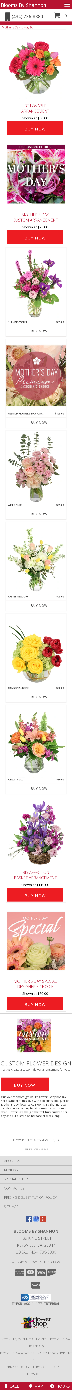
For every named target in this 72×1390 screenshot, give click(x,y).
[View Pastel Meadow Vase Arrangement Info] (36, 558)
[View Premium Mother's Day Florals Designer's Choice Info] (36, 375)
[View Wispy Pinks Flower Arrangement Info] (36, 467)
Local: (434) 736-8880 (36, 1252)
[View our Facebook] (29, 1221)
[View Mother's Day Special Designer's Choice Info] (36, 941)
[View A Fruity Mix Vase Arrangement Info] (36, 741)
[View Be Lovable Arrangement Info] (36, 65)
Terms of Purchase (48, 1367)
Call (13, 1386)
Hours (62, 1386)
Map (37, 1386)
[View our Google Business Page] (36, 1221)
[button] (60, 17)
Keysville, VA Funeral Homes (24, 1339)
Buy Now (35, 129)
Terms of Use (36, 1374)
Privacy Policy (17, 1367)
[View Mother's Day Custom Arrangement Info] (36, 174)
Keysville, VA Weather (17, 1353)
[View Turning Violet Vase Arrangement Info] (36, 284)
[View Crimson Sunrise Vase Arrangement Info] (36, 650)
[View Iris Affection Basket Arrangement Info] (36, 832)
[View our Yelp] (43, 1221)
